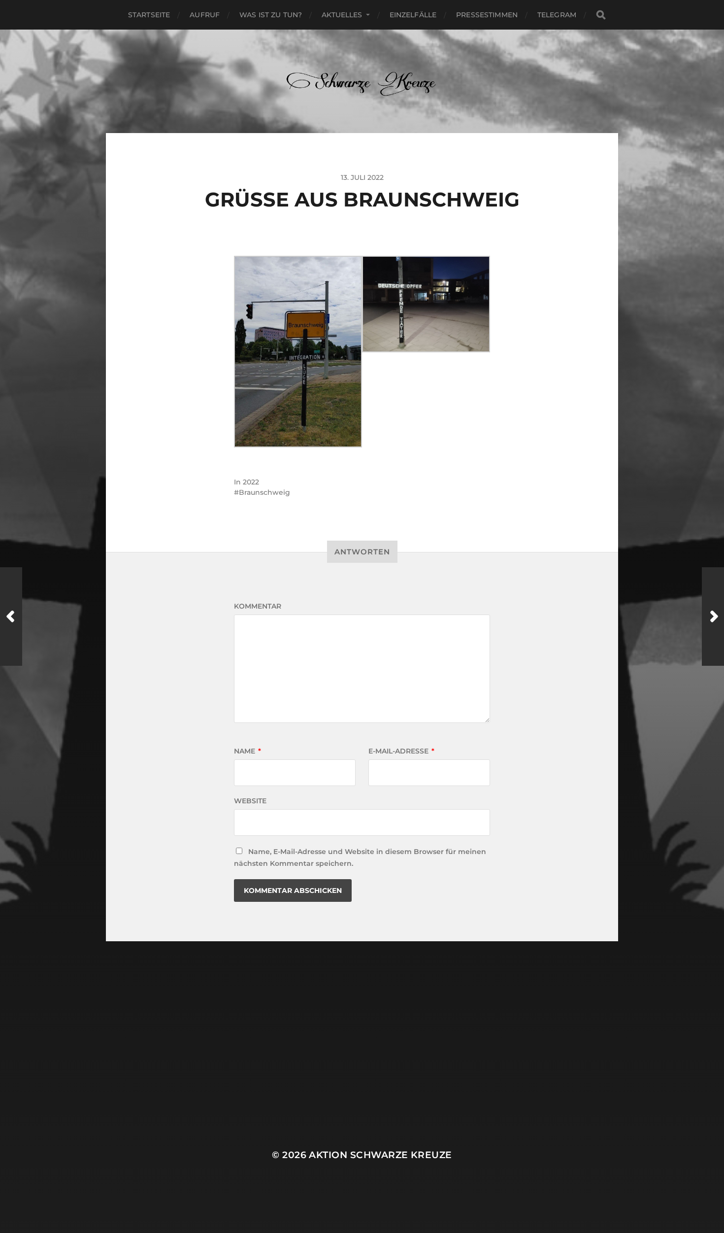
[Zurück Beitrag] (11, 616)
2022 (251, 482)
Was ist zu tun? (270, 14)
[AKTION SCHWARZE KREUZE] (362, 81)
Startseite (149, 14)
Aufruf (205, 14)
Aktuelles (342, 14)
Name (247, 751)
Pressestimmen (487, 14)
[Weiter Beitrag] (713, 616)
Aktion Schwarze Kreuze (380, 1155)
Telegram (556, 14)
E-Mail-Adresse (401, 751)
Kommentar (257, 606)
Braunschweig (264, 492)
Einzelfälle (413, 14)
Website (250, 800)
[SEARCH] (601, 15)
